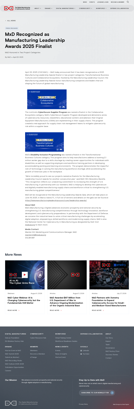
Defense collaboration (91, 334)
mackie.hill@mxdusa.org (35, 235)
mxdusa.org (30, 225)
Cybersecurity (36, 334)
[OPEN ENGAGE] (51, 8)
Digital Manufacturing (15, 334)
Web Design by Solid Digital (121, 404)
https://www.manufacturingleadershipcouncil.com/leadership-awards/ (56, 200)
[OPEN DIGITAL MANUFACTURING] (74, 8)
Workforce (60, 334)
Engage (8, 347)
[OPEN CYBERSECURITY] (91, 8)
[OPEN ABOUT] (40, 8)
